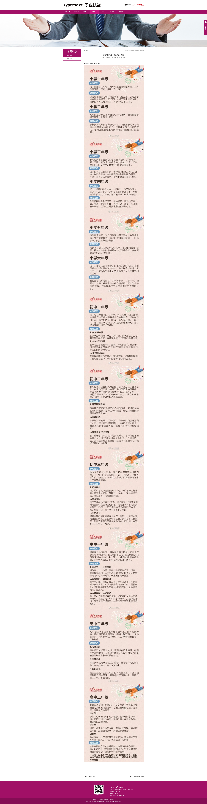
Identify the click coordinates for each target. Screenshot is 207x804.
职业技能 (112, 800)
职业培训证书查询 (103, 800)
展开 (205, 27)
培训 (103, 11)
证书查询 (112, 11)
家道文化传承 (92, 776)
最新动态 (94, 11)
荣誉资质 (69, 58)
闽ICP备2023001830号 (115, 801)
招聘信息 (76, 11)
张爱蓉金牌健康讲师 (139, 776)
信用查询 (121, 11)
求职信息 (85, 11)
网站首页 (67, 11)
